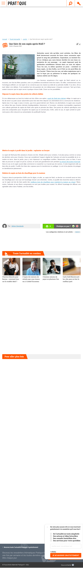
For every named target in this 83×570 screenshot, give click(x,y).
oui (73, 226)
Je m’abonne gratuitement (65, 555)
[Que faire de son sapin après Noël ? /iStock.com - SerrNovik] (18, 66)
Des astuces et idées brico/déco (65, 536)
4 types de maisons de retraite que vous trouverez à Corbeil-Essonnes (31, 279)
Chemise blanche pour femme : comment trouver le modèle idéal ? (10, 279)
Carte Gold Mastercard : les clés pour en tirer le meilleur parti (71, 279)
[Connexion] (79, 3)
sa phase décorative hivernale (70, 161)
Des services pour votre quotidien (66, 540)
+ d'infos (53, 552)
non (77, 226)
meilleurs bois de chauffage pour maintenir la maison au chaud (53, 182)
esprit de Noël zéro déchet (56, 98)
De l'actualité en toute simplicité (66, 534)
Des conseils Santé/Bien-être (64, 538)
